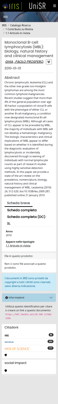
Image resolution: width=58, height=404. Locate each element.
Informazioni (16, 297)
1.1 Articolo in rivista (17, 33)
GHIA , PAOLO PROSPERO (24, 61)
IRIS (4, 25)
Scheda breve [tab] (18, 203)
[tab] (9, 223)
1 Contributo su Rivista (19, 29)
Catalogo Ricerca (20, 25)
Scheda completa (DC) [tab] (26, 216)
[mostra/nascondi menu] (54, 5)
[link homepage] (12, 6)
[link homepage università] (37, 6)
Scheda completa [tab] (22, 210)
